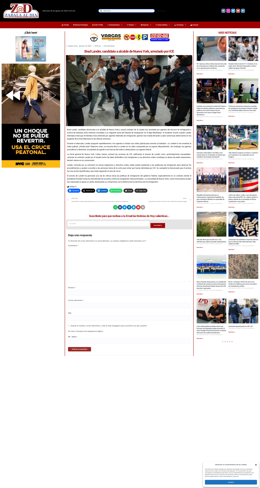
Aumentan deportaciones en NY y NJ (240, 326)
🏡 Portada (65, 25)
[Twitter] (233, 11)
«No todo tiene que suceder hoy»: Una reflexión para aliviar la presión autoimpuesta (211, 241)
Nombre (72, 288)
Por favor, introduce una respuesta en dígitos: (85, 331)
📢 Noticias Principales (80, 25)
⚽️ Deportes (145, 25)
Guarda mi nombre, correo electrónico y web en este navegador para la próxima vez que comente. (109, 326)
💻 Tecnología (179, 25)
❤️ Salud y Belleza (161, 25)
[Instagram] (228, 11)
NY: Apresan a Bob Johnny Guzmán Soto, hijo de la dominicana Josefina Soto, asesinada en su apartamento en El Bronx (211, 66)
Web (69, 313)
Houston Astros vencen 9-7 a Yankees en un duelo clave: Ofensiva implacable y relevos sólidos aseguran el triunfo (242, 66)
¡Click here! (30, 32)
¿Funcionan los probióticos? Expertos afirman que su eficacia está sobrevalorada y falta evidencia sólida (243, 242)
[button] (256, 465)
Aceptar (231, 482)
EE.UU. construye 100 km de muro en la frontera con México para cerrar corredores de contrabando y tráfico (242, 284)
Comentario (73, 246)
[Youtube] (238, 11)
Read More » (200, 74)
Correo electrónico (76, 300)
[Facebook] (223, 11)
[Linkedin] (243, 11)
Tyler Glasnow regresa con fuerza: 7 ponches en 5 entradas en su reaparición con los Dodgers (243, 155)
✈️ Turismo (130, 25)
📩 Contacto (194, 25)
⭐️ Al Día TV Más (97, 25)
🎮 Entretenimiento (113, 25)
